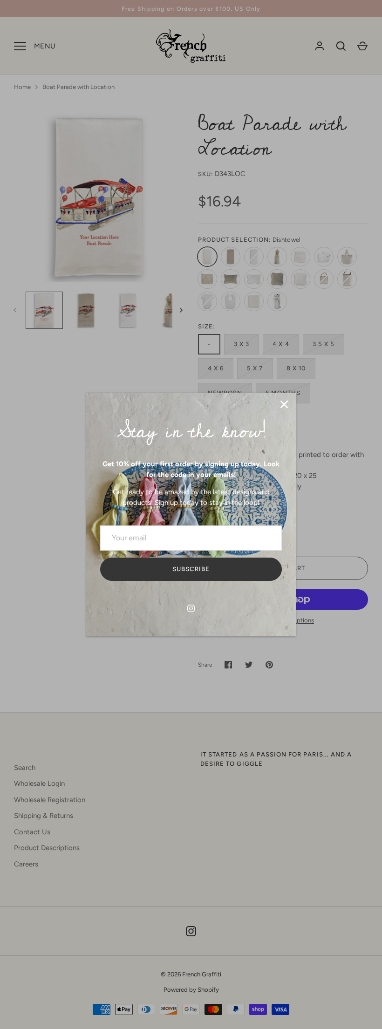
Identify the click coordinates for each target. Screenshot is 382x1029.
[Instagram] (191, 608)
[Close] (284, 404)
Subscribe (190, 569)
